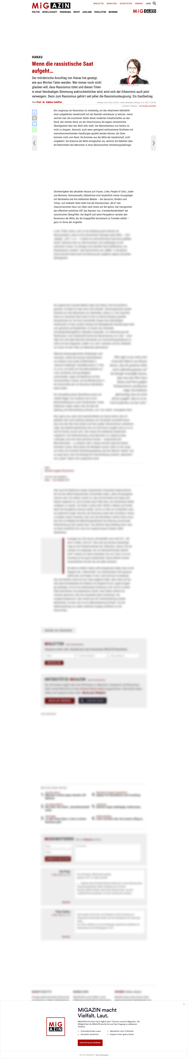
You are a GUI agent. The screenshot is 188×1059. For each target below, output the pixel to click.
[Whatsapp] (34, 129)
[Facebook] (34, 112)
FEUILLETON (100, 12)
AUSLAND (87, 12)
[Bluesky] (34, 123)
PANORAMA (65, 12)
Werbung (139, 3)
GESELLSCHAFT (49, 12)
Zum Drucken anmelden (147, 106)
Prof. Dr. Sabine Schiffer (49, 102)
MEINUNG (113, 12)
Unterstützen (126, 3)
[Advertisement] (94, 34)
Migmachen (112, 3)
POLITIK (36, 12)
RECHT (77, 12)
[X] (34, 118)
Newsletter (98, 3)
